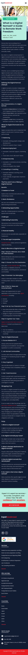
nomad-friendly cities (13, 265)
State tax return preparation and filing (10, 553)
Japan (3, 611)
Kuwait (3, 613)
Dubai (2, 606)
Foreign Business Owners (7, 586)
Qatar (2, 618)
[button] (26, 3)
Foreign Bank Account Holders (8, 591)
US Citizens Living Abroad (7, 578)
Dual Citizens (4, 593)
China (2, 621)
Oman (3, 616)
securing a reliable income (8, 405)
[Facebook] (2, 532)
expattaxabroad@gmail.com (11, 636)
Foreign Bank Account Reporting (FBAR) (11, 555)
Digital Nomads (5, 580)
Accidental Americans (6, 583)
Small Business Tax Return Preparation (10, 560)
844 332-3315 (7, 639)
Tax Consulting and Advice (8, 565)
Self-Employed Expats (6, 588)
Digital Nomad (10, 19)
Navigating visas (5, 243)
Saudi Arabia (4, 608)
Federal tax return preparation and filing (11, 550)
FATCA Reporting (5, 558)
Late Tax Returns (5, 563)
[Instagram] (6, 532)
